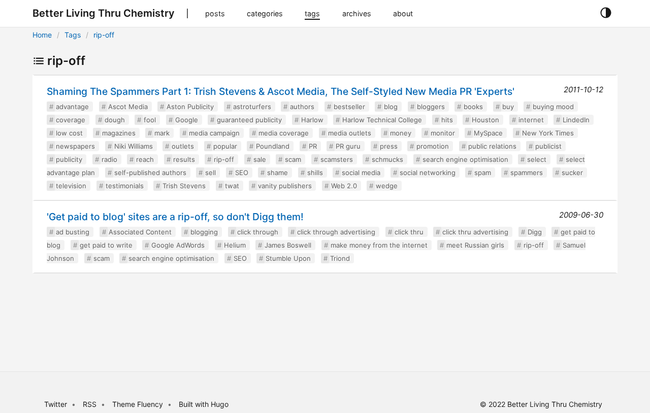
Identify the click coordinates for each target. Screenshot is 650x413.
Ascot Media (128, 106)
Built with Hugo (204, 404)
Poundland (272, 146)
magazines (119, 133)
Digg (535, 232)
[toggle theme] (606, 13)
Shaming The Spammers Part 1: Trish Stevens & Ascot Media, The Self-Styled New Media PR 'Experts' (280, 91)
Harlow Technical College (382, 120)
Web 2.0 (344, 186)
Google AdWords (178, 245)
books (473, 106)
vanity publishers (285, 186)
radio (109, 159)
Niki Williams (133, 146)
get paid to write (106, 245)
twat (232, 186)
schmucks (387, 159)
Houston (485, 120)
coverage (70, 120)
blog (391, 106)
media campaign (214, 133)
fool (150, 120)
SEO (241, 172)
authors (302, 106)
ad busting (72, 232)
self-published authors (150, 172)
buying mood (553, 106)
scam (293, 159)
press (389, 146)
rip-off (103, 34)
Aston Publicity (190, 106)
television (71, 186)
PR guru (348, 146)
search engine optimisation (465, 159)
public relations (492, 146)
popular (225, 146)
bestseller (349, 106)
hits (447, 120)
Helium (235, 245)
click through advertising (336, 232)
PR (313, 146)
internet (531, 120)
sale (259, 159)
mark (162, 133)
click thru (409, 232)
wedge (387, 186)
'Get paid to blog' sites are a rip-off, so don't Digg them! (175, 217)
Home (42, 34)
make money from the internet (379, 245)
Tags (72, 34)
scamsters (336, 159)
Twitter (55, 404)
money (400, 133)
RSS (89, 404)
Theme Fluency (138, 404)
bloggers (431, 106)
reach (145, 159)
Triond (340, 258)
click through (257, 232)
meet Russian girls (475, 245)
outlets (183, 146)
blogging (204, 232)
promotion (432, 146)
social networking (428, 172)
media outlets (349, 133)
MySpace (488, 133)
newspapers (75, 146)
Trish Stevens (184, 186)
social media (361, 172)
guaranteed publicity (249, 120)
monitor (443, 133)
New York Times (548, 133)
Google (186, 120)
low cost (69, 133)
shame (277, 172)
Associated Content (140, 232)
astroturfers (252, 106)
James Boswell (288, 245)
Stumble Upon (288, 258)
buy (508, 106)
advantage (72, 106)
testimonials (125, 186)
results (184, 159)
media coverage (283, 133)
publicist (548, 146)
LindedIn (576, 120)
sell (210, 172)
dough (115, 120)
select (536, 159)
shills (315, 172)
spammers (526, 172)
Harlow (312, 120)
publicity (69, 159)
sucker (572, 172)
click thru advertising (475, 232)
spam (482, 172)
